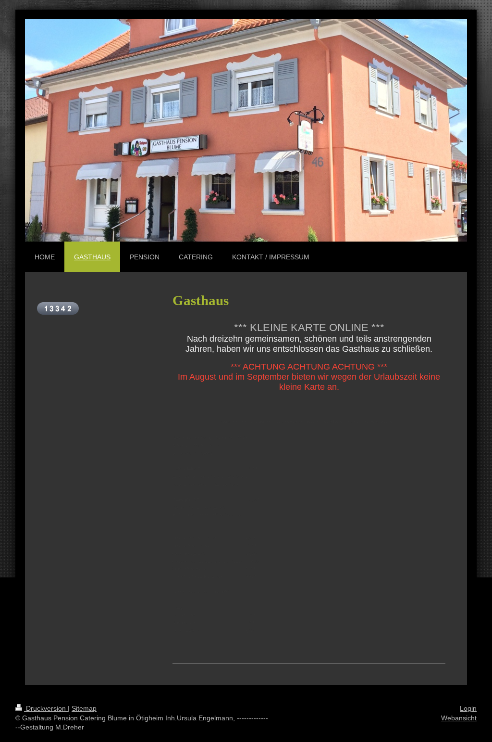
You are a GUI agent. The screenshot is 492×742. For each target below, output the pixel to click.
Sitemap (84, 708)
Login (468, 708)
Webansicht (459, 718)
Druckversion (46, 708)
